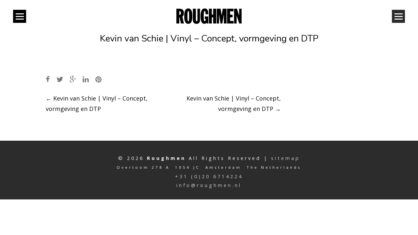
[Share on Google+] (73, 79)
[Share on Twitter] (59, 79)
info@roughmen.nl (209, 185)
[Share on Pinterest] (98, 79)
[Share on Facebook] (48, 79)
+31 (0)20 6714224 (209, 176)
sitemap (285, 158)
